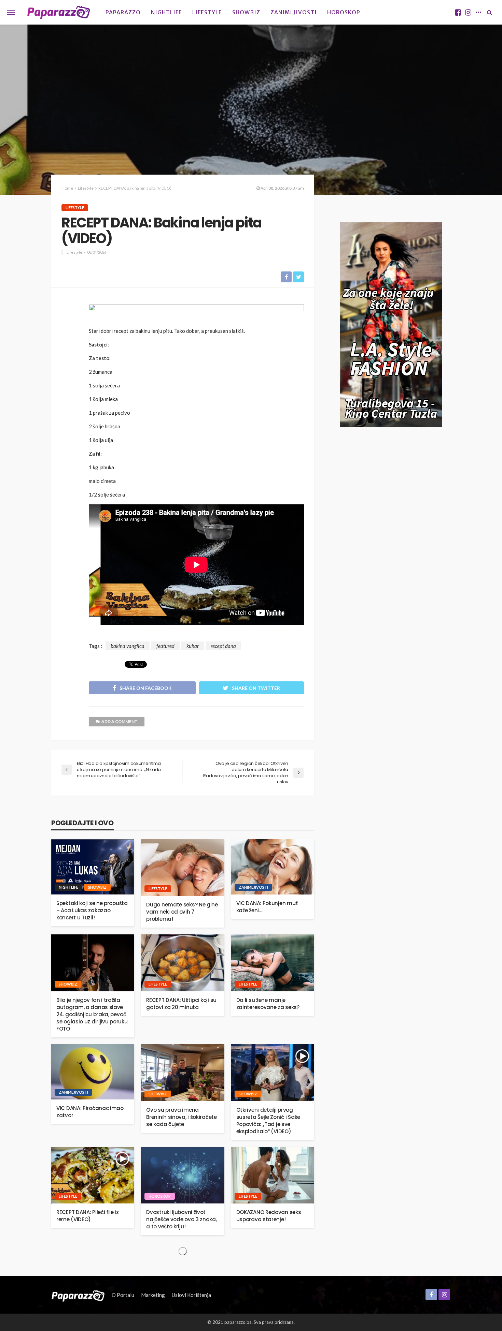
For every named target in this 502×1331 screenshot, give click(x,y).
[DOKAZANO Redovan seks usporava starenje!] (272, 1175)
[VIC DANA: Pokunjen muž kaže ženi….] (272, 866)
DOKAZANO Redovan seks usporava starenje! (268, 1216)
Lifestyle (207, 12)
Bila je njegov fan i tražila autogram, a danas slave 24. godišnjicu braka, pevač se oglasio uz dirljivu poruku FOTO (91, 1014)
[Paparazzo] (78, 1295)
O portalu (123, 1295)
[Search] (489, 12)
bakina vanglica (127, 646)
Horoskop (343, 12)
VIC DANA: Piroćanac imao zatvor (90, 1112)
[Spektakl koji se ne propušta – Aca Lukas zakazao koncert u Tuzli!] (92, 867)
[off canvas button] (11, 12)
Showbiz (246, 12)
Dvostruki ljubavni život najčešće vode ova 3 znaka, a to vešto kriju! (181, 1219)
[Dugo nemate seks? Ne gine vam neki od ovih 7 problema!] (182, 867)
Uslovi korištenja (191, 1295)
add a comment (119, 721)
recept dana (223, 646)
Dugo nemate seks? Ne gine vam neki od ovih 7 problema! (182, 911)
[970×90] (196, 313)
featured (165, 646)
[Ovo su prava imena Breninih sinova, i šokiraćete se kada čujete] (182, 1072)
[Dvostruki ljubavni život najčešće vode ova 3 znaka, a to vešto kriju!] (182, 1175)
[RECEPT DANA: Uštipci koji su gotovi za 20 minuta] (182, 962)
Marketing (153, 1295)
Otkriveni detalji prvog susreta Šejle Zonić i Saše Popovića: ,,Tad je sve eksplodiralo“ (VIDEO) (268, 1120)
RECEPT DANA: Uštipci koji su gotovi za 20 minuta (181, 1003)
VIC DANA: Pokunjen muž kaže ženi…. (267, 907)
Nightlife (166, 12)
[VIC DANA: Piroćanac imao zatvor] (92, 1071)
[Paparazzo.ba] (58, 12)
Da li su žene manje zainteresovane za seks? (267, 1003)
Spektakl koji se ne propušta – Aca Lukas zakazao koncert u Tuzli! (92, 910)
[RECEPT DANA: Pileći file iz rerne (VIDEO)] (92, 1175)
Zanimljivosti (293, 12)
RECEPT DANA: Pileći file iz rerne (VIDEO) (87, 1216)
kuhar (192, 646)
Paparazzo (123, 12)
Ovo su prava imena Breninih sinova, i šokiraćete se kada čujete (181, 1117)
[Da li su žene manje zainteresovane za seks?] (272, 962)
